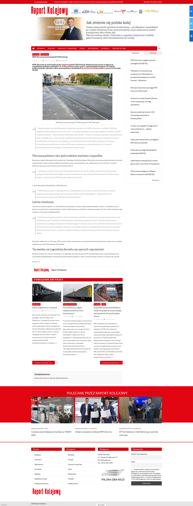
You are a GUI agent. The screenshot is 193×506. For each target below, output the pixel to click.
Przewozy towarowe (67, 48)
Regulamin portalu (41, 479)
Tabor (82, 48)
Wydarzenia (93, 48)
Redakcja (38, 455)
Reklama (37, 474)
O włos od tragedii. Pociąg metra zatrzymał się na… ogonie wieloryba (144, 129)
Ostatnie (153, 53)
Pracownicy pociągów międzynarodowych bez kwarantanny (73, 310)
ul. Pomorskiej (66, 66)
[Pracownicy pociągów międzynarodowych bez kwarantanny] (77, 293)
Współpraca (39, 464)
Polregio (105, 48)
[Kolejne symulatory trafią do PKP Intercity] (96, 410)
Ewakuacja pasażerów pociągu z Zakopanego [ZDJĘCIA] (112, 363)
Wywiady (41, 48)
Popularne (135, 53)
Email (133, 462)
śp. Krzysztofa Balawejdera (93, 68)
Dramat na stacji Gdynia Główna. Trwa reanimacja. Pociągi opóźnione (144, 101)
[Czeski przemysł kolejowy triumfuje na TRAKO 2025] (52, 410)
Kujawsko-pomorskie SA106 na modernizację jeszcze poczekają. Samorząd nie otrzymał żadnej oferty (108, 311)
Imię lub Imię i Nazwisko (139, 454)
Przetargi (97, 304)
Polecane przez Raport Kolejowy (97, 393)
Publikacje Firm (119, 48)
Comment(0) (62, 61)
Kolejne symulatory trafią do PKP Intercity (93, 432)
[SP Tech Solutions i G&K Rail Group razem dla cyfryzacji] (140, 410)
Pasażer (51, 48)
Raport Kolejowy (50, 61)
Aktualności (36, 304)
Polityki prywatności (41, 483)
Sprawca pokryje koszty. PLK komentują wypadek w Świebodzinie (143, 115)
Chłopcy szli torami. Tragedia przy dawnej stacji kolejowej (45, 363)
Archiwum (38, 469)
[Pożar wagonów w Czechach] (46, 293)
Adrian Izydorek (110, 319)
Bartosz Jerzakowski (50, 310)
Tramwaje (36, 54)
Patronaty (38, 460)
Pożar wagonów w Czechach (44, 307)
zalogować (45, 378)
